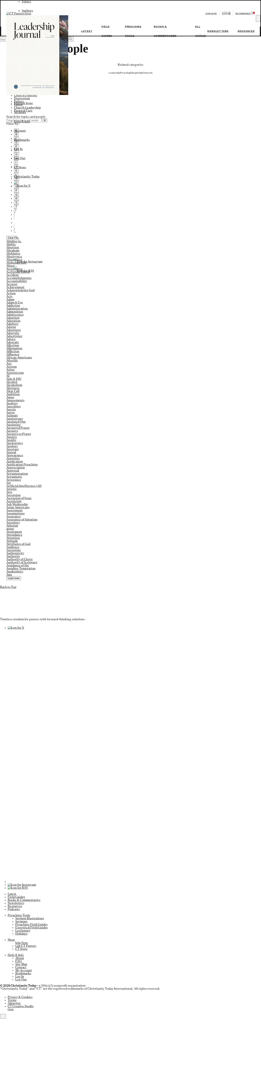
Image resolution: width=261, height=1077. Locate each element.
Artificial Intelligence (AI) (24, 485)
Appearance (14, 455)
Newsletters (218, 31)
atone (10, 528)
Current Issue (23, 103)
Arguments (14, 476)
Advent (11, 326)
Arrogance (13, 479)
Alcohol (11, 382)
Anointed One (16, 421)
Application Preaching (22, 464)
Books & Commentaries (24, 900)
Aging (10, 369)
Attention (13, 537)
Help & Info (22, 121)
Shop (11, 939)
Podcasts (14, 909)
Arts (9, 492)
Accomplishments (19, 278)
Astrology (13, 522)
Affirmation (14, 348)
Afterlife (12, 360)
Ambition (13, 394)
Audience (12, 547)
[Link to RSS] (24, 270)
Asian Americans (18, 507)
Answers (12, 430)
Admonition (14, 311)
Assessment (14, 510)
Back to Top (8, 587)
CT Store (20, 167)
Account (20, 130)
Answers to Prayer (18, 434)
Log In (18, 149)
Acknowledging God (20, 290)
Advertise (14, 1003)
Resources (246, 31)
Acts (9, 296)
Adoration (13, 320)
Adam (10, 299)
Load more (13, 578)
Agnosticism (15, 372)
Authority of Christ (19, 559)
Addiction (13, 305)
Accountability (16, 281)
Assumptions (15, 513)
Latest (86, 31)
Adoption (12, 317)
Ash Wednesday (17, 504)
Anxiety (11, 437)
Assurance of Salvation (21, 519)
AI (7, 375)
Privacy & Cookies (20, 997)
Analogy (12, 403)
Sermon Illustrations (29, 918)
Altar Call (12, 391)
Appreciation (15, 467)
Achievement (15, 287)
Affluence (12, 354)
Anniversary (14, 418)
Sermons (21, 921)
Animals (12, 415)
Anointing (13, 424)
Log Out (19, 158)
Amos (10, 397)
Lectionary (22, 930)
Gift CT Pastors (25, 945)
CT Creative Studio (21, 1006)
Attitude (12, 541)
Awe (9, 574)
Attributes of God (18, 544)
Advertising (14, 336)
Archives (20, 112)
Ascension (13, 495)
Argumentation (17, 473)
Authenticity (15, 553)
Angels (11, 409)
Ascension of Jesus (19, 498)
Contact (20, 967)
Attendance (14, 534)
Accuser (12, 284)
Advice (11, 339)
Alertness (12, 388)
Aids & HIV (14, 378)
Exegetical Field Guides (31, 927)
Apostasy (12, 449)
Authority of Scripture (21, 562)
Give (11, 1009)
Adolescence (15, 314)
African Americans (19, 357)
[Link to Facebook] (45, 252)
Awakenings (14, 571)
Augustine (13, 550)
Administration (17, 308)
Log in (226, 13)
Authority (13, 556)
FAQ (18, 961)
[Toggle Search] (258, 18)
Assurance (13, 516)
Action (11, 293)
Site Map (21, 964)
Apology (12, 446)
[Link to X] (22, 185)
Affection (12, 345)
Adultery (12, 323)
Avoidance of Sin (17, 565)
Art (8, 482)
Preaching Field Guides (31, 924)
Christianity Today (27, 176)
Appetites (13, 458)
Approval (12, 470)
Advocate (12, 342)
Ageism (11, 366)
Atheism (12, 525)
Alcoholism (14, 385)
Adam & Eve (14, 302)
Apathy (11, 440)
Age (9, 363)
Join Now (211, 13)
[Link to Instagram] (28, 261)
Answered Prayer (18, 427)
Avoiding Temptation (21, 568)
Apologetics (14, 443)
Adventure (13, 330)
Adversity (12, 333)
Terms (12, 1000)
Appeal (11, 452)
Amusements (15, 400)
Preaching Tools (19, 915)
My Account (23, 970)
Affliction (12, 351)
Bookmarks (22, 139)
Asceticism (13, 501)
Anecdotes (13, 406)
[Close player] (3, 1016)
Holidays (21, 933)
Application (14, 461)
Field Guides (16, 897)
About (19, 958)
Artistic (11, 489)
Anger (10, 412)
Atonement (14, 531)
